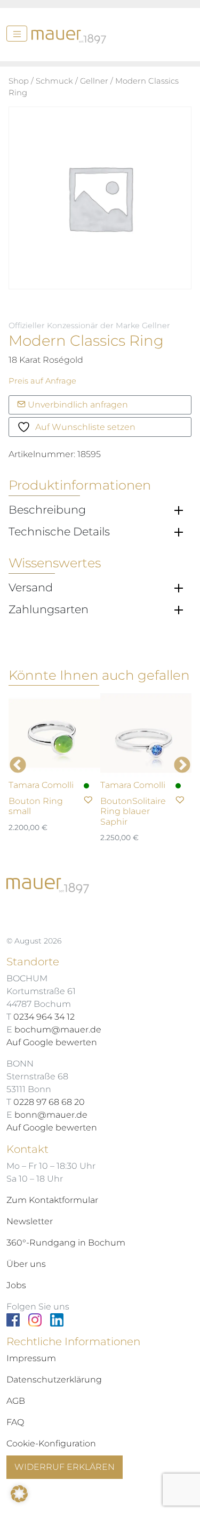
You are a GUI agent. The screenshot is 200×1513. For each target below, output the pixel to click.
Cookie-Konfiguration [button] (51, 1443)
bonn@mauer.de (50, 1115)
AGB (15, 1401)
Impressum (31, 1358)
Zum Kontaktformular (52, 1200)
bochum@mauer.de (57, 1029)
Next (182, 765)
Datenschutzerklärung (54, 1379)
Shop (19, 81)
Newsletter (29, 1221)
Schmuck (54, 81)
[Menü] (16, 34)
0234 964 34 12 (44, 1017)
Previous (18, 765)
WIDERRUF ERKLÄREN (64, 1467)
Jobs (16, 1285)
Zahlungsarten (49, 609)
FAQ (15, 1422)
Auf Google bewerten (51, 1042)
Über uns (26, 1264)
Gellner (94, 81)
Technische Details (59, 531)
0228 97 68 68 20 (49, 1102)
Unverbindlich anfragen (77, 405)
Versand (31, 587)
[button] (19, 1494)
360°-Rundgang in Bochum (65, 1243)
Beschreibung (47, 509)
